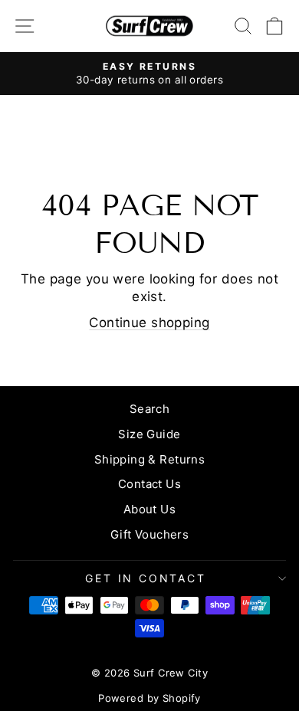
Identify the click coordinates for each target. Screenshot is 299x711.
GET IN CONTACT (145, 578)
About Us (149, 509)
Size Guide (149, 434)
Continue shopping (149, 322)
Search (150, 408)
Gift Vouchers (149, 534)
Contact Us (149, 484)
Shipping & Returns (149, 459)
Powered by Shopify (149, 698)
